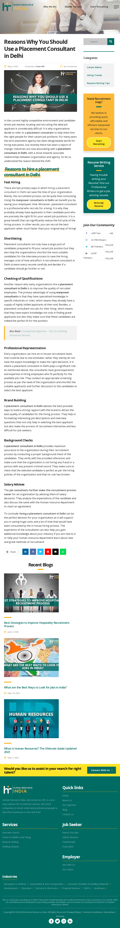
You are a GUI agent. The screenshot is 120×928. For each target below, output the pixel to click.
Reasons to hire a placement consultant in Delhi (31, 172)
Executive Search (10, 832)
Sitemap (60, 916)
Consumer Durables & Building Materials (87, 884)
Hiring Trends (94, 75)
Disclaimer (109, 912)
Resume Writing (10, 842)
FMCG (87, 888)
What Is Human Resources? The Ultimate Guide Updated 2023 (40, 750)
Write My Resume (99, 204)
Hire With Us (68, 865)
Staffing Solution (10, 846)
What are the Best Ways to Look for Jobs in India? (35, 687)
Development (11, 888)
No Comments (70, 66)
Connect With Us (100, 770)
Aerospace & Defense (15, 884)
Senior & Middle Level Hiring (16, 837)
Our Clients (67, 869)
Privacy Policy (74, 912)
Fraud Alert (67, 846)
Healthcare (99, 888)
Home (65, 795)
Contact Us (68, 814)
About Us (67, 800)
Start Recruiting (99, 6)
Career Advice (94, 67)
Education (27, 888)
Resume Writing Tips (98, 83)
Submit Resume (70, 837)
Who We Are (49, 6)
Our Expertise (69, 805)
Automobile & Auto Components (46, 884)
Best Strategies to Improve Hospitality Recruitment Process (36, 624)
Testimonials (68, 842)
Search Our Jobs (73, 6)
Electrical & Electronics (46, 888)
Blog (64, 809)
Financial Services (71, 888)
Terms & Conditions (92, 912)
